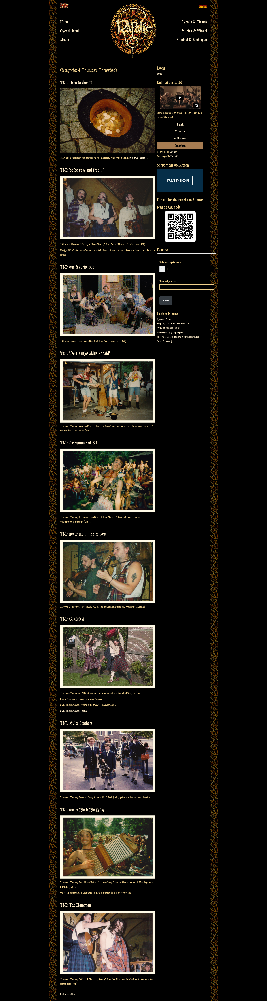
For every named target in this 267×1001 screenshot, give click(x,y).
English (173, 152)
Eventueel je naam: (167, 281)
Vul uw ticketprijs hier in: (170, 262)
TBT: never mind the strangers (83, 534)
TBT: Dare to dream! (76, 82)
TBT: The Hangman (75, 905)
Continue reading (139, 157)
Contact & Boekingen (192, 39)
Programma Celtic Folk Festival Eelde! (173, 323)
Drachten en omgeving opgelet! (170, 332)
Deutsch (173, 156)
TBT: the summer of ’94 (78, 443)
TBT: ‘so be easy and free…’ (82, 170)
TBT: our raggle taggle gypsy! (82, 809)
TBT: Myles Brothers (76, 723)
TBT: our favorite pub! (77, 267)
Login (159, 73)
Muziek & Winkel (194, 30)
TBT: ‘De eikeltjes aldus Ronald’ (85, 353)
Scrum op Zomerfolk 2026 (168, 328)
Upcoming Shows (164, 319)
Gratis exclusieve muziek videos (73, 711)
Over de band (69, 30)
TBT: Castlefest (72, 619)
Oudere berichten (67, 994)
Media (64, 39)
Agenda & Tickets (194, 21)
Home (64, 21)
